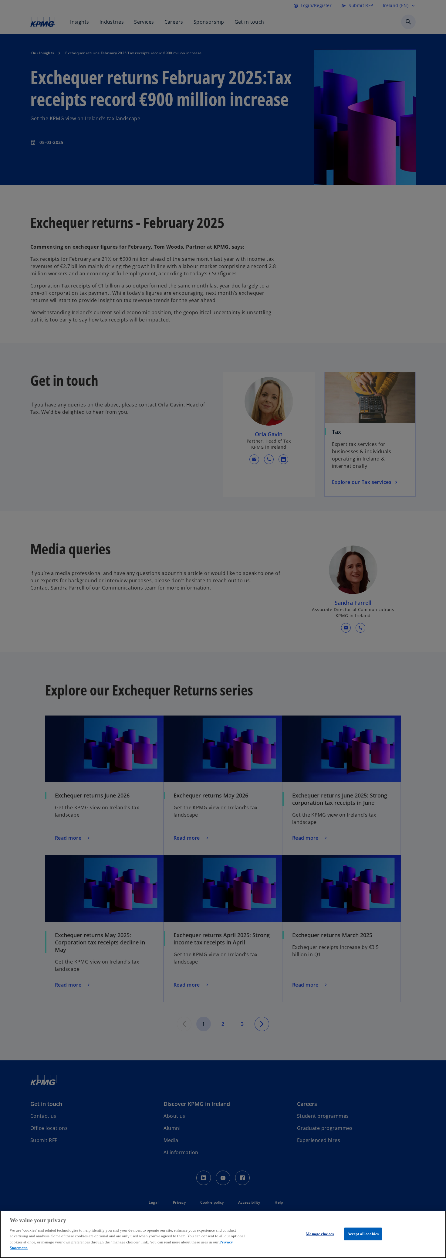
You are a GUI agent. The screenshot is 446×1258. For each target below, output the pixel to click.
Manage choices (320, 1234)
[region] (223, 1234)
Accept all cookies (363, 1234)
